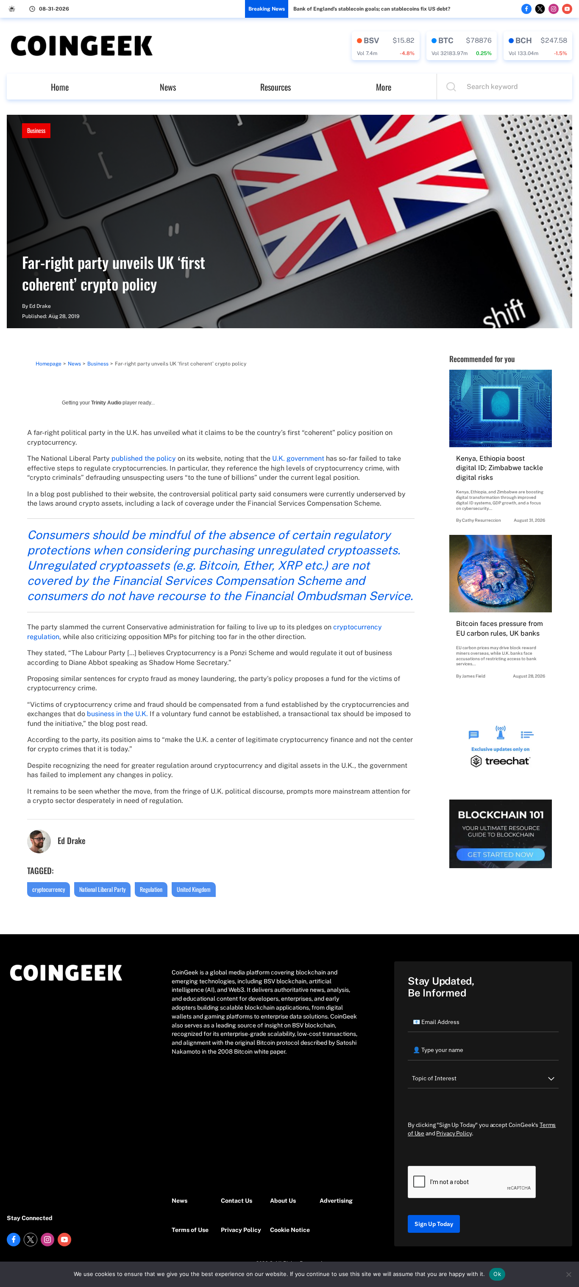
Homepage (48, 364)
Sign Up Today (434, 1224)
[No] (568, 1274)
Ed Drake (40, 306)
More (383, 86)
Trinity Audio (106, 403)
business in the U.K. (117, 714)
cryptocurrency (48, 889)
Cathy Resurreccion (481, 520)
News (168, 86)
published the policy (143, 458)
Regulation (151, 889)
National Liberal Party (102, 889)
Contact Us (236, 1200)
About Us (283, 1200)
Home (60, 86)
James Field (473, 675)
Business (36, 130)
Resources (275, 86)
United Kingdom (194, 889)
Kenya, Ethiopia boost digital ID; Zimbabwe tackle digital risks (499, 468)
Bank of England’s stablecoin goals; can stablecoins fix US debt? (371, 9)
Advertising (336, 1200)
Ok (497, 1273)
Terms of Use (190, 1229)
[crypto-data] (386, 45)
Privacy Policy (241, 1229)
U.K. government (298, 458)
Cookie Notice (290, 1229)
